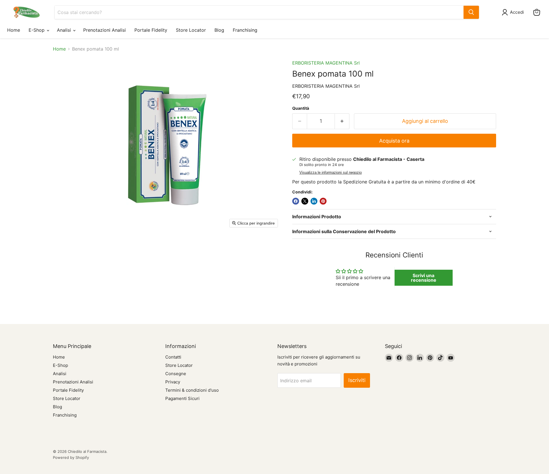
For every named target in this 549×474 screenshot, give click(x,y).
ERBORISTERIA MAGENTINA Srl (326, 63)
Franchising (245, 30)
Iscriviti (356, 380)
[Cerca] (471, 12)
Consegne (175, 373)
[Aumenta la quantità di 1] (342, 121)
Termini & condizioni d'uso (192, 390)
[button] (514, 12)
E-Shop (37, 30)
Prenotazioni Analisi (104, 30)
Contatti (173, 357)
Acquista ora (394, 141)
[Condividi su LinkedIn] (314, 201)
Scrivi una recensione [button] (423, 278)
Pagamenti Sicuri (182, 398)
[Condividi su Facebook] (295, 201)
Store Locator (191, 30)
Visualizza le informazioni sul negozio (330, 173)
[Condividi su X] (304, 201)
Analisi (64, 30)
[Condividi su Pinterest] (323, 201)
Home (13, 30)
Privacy (172, 382)
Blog (219, 30)
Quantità (300, 108)
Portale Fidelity (150, 30)
